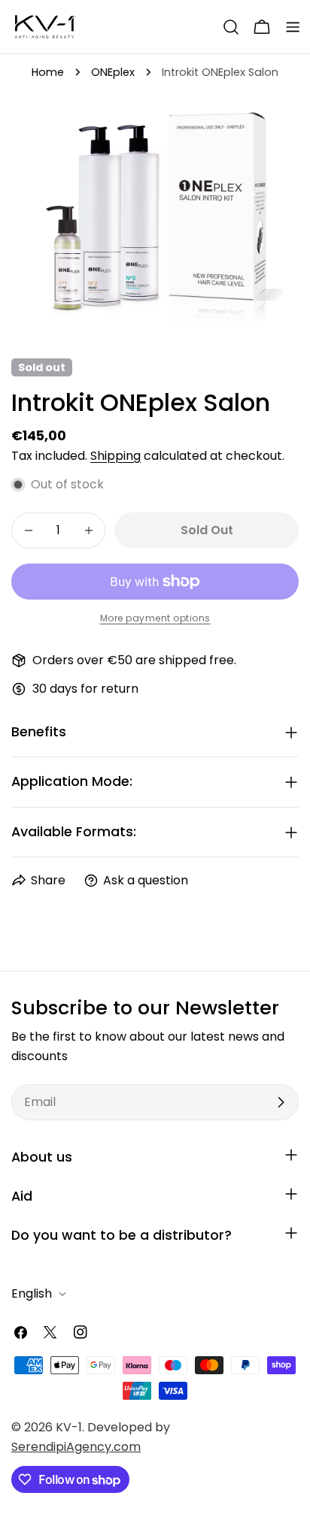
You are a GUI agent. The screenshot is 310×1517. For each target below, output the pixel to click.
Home (48, 72)
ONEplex (113, 72)
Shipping (115, 455)
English (31, 1293)
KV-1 (69, 1427)
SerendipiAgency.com (76, 1446)
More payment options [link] (155, 618)
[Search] (231, 27)
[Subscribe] (281, 1102)
